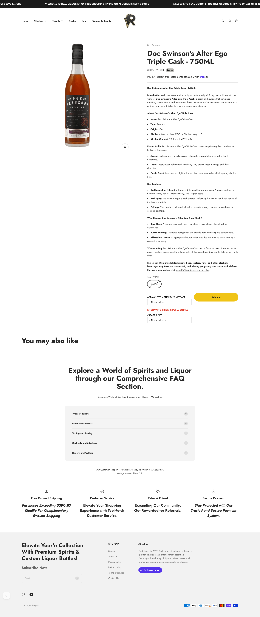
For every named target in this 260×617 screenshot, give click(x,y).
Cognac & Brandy (101, 21)
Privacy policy (115, 562)
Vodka (72, 21)
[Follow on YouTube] (31, 594)
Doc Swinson (153, 45)
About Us (112, 556)
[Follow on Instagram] (24, 594)
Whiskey (38, 21)
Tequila (56, 21)
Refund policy (115, 567)
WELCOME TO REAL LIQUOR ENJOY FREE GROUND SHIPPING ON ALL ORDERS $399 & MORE (82, 4)
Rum (84, 21)
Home (25, 21)
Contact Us (113, 578)
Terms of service (116, 572)
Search (111, 551)
